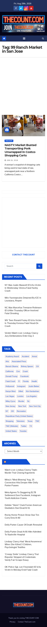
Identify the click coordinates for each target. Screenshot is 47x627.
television (20, 421)
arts (7, 361)
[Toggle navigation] (24, 38)
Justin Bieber (33, 386)
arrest (34, 356)
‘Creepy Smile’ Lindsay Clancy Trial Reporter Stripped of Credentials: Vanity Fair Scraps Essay (22, 557)
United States (11, 431)
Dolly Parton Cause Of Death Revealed (23, 525)
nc (28, 401)
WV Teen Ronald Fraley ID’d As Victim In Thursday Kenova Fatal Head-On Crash (23, 323)
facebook (24, 376)
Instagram (21, 386)
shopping (9, 421)
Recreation (21, 411)
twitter (24, 426)
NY (7, 411)
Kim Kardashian (32, 391)
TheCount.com (15, 461)
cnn (18, 371)
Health (34, 381)
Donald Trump (11, 376)
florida (26, 381)
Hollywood (10, 386)
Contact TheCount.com (26, 622)
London (20, 396)
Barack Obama (12, 366)
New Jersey (10, 406)
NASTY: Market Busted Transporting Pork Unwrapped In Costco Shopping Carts (20, 150)
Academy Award (12, 356)
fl (19, 381)
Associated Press (19, 361)
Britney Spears (27, 366)
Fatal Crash (10, 381)
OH (12, 411)
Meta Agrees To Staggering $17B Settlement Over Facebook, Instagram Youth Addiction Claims (22, 495)
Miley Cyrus (10, 401)
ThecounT (9, 140)
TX (31, 426)
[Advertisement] (23, 82)
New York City (35, 406)
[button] (43, 38)
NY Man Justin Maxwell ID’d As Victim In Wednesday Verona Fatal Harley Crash (23, 288)
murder (21, 401)
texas (30, 421)
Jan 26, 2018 (12, 160)
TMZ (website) (12, 426)
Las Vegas (10, 396)
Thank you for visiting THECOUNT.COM (23, 618)
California (9, 371)
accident (25, 356)
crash (25, 371)
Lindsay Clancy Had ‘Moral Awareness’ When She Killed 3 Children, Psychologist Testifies (23, 544)
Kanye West (11, 391)
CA (37, 366)
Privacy (12, 622)
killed (21, 391)
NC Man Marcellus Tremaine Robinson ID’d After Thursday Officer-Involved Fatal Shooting (23, 310)
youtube (23, 431)
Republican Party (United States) (19, 416)
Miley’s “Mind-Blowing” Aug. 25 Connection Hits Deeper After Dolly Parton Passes (21, 483)
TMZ (37, 421)
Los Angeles (32, 396)
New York (22, 406)
